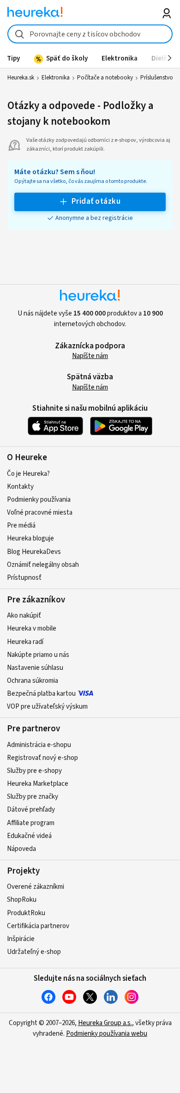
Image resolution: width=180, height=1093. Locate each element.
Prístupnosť (24, 578)
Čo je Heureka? (28, 474)
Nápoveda (21, 849)
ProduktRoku (26, 913)
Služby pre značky (32, 797)
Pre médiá (21, 525)
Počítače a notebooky (105, 77)
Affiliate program (30, 823)
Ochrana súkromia (32, 681)
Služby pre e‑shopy (34, 771)
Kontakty (20, 487)
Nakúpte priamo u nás (38, 655)
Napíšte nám (90, 356)
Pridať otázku (96, 201)
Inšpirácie (21, 939)
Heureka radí (25, 642)
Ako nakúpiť (24, 615)
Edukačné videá (29, 836)
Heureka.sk (20, 77)
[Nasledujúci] (169, 58)
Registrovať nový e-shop (42, 758)
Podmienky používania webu (106, 1033)
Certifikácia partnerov (38, 926)
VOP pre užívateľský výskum (47, 706)
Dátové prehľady (31, 809)
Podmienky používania (39, 499)
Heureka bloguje (30, 538)
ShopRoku (21, 900)
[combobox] (90, 33)
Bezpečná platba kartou (41, 693)
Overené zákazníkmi (35, 887)
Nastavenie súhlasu (35, 668)
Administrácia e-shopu (39, 745)
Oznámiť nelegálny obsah (43, 565)
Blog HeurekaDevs (34, 552)
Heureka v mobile (31, 628)
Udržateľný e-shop (34, 952)
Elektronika (56, 77)
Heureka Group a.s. (105, 1023)
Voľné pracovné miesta (39, 512)
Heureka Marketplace (37, 784)
